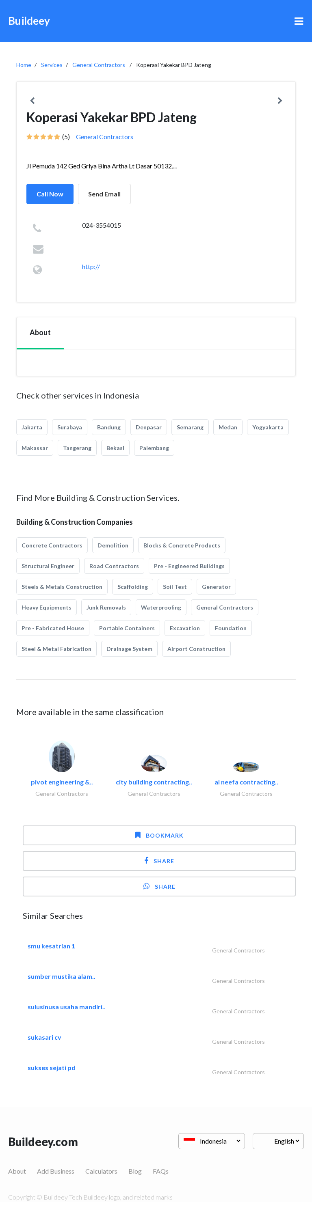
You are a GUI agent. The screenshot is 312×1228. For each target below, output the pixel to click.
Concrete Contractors (52, 545)
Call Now (50, 194)
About (17, 1171)
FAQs (161, 1171)
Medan (228, 427)
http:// (91, 266)
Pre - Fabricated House (53, 628)
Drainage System (129, 648)
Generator (216, 586)
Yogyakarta (268, 427)
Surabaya (69, 427)
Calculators (101, 1171)
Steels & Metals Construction (62, 586)
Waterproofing (161, 607)
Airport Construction (196, 648)
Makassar (35, 447)
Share (164, 860)
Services (52, 64)
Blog (135, 1171)
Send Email (104, 194)
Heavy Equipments (47, 607)
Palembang (154, 447)
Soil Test (175, 586)
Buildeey (29, 20)
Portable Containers (127, 628)
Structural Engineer (48, 565)
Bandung (109, 427)
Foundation (231, 628)
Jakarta (32, 427)
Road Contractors (114, 565)
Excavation (185, 628)
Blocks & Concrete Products (181, 545)
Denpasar (149, 427)
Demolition (113, 545)
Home (23, 64)
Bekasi (115, 447)
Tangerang (77, 447)
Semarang (190, 427)
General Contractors (98, 64)
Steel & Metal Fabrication (56, 648)
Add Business (55, 1171)
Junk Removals (106, 607)
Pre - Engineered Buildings (189, 565)
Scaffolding (132, 586)
